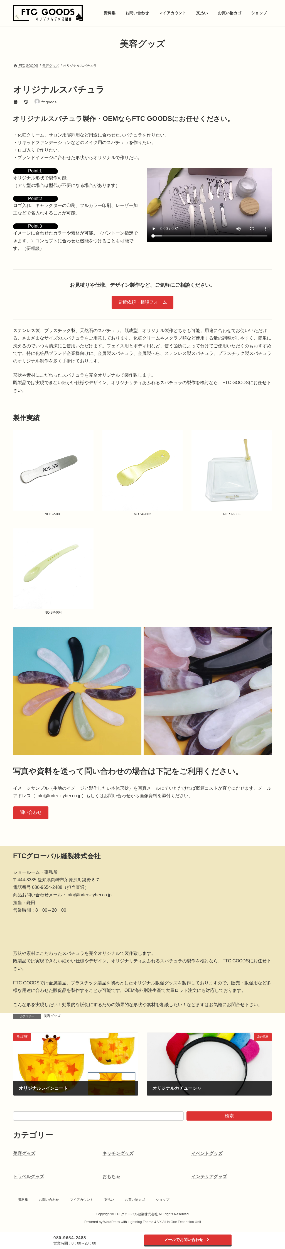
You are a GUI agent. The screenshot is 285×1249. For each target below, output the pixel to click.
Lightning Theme (140, 1222)
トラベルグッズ (28, 1176)
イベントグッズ (207, 1153)
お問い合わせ (49, 1200)
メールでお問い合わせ (183, 1239)
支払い (109, 1200)
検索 (229, 1115)
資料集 (23, 1200)
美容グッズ (52, 1016)
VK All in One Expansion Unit (179, 1222)
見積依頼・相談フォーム (142, 302)
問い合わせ (30, 812)
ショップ (162, 1200)
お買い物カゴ (135, 1200)
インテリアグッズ (209, 1176)
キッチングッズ (118, 1153)
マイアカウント (81, 1200)
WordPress (111, 1222)
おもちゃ (111, 1176)
